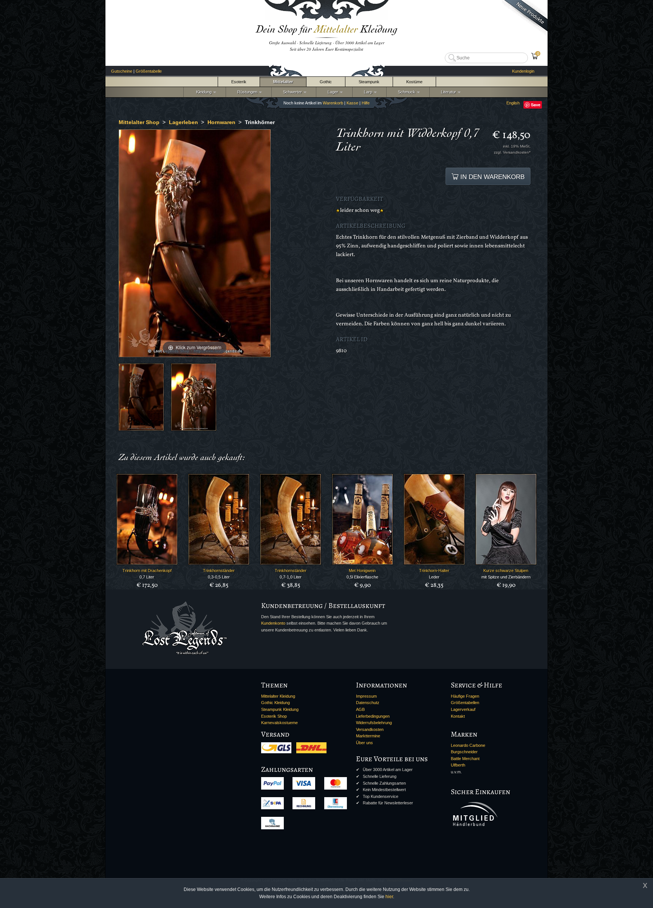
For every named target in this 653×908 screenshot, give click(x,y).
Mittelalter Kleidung (278, 696)
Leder (434, 577)
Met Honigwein (362, 570)
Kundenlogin (523, 71)
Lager (331, 92)
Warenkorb (333, 103)
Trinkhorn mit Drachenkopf (147, 570)
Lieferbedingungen (373, 716)
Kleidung (202, 92)
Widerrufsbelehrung (374, 722)
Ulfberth (458, 765)
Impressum (366, 696)
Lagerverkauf (463, 709)
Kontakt (458, 716)
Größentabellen (465, 702)
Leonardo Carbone (468, 745)
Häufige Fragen (465, 696)
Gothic (326, 81)
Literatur (447, 92)
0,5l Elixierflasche (362, 577)
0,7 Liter (146, 577)
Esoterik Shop (274, 716)
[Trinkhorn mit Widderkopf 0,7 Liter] (141, 397)
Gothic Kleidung (275, 702)
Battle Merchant (465, 758)
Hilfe (366, 103)
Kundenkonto (273, 623)
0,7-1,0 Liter (291, 577)
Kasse (352, 103)
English (513, 103)
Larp (367, 92)
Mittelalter (283, 81)
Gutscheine (121, 71)
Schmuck (405, 92)
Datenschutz (367, 702)
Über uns (364, 742)
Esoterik (238, 81)
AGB (360, 709)
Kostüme (414, 81)
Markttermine (368, 736)
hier (389, 896)
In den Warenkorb (491, 176)
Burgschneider (464, 751)
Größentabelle (149, 71)
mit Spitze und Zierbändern (506, 577)
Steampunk (369, 81)
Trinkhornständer (219, 570)
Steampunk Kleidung (280, 709)
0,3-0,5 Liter (219, 577)
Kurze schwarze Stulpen (505, 570)
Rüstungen (246, 92)
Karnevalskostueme (279, 722)
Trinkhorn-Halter (434, 570)
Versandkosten (370, 729)
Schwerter (291, 92)
